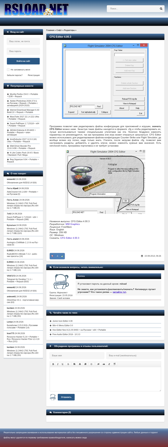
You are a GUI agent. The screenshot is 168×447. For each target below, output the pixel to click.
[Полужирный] (53, 364)
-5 (57, 256)
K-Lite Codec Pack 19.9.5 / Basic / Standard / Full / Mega (23, 154)
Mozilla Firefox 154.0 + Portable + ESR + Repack (22, 95)
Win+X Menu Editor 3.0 (62, 325)
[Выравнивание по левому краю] (74, 364)
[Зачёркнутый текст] (68, 364)
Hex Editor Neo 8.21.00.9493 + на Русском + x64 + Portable (79, 330)
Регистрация (34, 75)
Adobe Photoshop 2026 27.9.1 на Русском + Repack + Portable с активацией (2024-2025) (22, 103)
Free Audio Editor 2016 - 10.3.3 (66, 334)
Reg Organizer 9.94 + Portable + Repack (23, 160)
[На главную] (45, 9)
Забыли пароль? (14, 75)
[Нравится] (62, 256)
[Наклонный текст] (57, 364)
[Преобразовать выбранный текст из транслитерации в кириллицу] (109, 364)
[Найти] (161, 8)
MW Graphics (73, 224)
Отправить (66, 397)
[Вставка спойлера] (114, 364)
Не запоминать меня (20, 70)
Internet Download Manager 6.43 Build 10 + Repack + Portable (23, 111)
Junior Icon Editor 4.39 (62, 321)
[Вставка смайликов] (91, 364)
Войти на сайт (23, 61)
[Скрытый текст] (98, 364)
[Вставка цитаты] (104, 364)
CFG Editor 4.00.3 (69, 238)
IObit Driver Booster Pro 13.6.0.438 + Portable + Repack (21, 147)
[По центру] (80, 364)
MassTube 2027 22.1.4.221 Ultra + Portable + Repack (23, 118)
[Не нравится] (52, 256)
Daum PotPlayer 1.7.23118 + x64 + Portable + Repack (23, 124)
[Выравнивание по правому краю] (85, 364)
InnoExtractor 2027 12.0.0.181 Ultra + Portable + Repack (22, 140)
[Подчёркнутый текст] (63, 364)
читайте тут (119, 292)
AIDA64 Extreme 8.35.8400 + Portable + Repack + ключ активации (21, 132)
